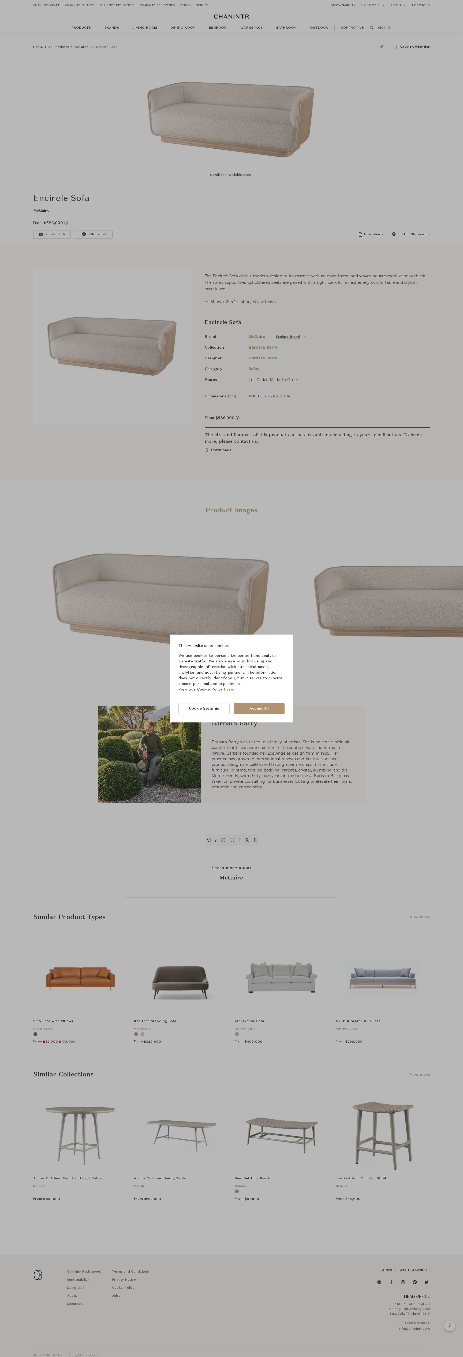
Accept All (259, 708)
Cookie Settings (204, 708)
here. (229, 689)
